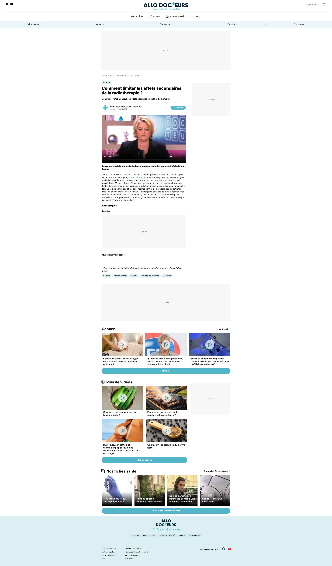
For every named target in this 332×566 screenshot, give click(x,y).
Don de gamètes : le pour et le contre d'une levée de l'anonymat (182, 498)
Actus (156, 16)
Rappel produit (149, 535)
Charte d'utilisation (108, 555)
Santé (98, 24)
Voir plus (166, 370)
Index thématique (132, 555)
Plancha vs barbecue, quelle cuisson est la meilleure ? (163, 414)
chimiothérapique (137, 177)
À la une (35, 24)
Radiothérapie (120, 276)
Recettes (135, 535)
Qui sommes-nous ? (109, 548)
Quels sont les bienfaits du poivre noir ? (166, 446)
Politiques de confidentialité (136, 552)
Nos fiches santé (121, 471)
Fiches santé (177, 16)
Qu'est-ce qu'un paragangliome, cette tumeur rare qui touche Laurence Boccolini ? (165, 361)
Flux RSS (104, 558)
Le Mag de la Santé (167, 535)
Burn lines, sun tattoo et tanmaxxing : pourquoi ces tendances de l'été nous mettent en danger (121, 449)
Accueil (104, 76)
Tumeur (134, 276)
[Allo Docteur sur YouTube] (229, 549)
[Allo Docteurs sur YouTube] (11, 4)
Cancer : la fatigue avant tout (212, 500)
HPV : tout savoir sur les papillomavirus (115, 500)
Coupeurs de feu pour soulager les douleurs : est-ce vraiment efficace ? (120, 361)
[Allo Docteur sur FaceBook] (7, 4)
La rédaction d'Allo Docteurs (127, 106)
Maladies (120, 76)
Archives (167, 276)
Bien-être (165, 24)
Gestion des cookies (133, 548)
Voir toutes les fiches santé (166, 510)
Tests (198, 16)
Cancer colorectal (150, 276)
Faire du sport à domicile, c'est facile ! (149, 500)
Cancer (129, 76)
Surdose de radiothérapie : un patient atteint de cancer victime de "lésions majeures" (210, 361)
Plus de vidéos (119, 382)
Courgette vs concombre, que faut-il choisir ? (120, 414)
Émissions (299, 24)
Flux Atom (129, 558)
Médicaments (194, 535)
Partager (180, 107)
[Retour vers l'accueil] (166, 6)
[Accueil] (166, 525)
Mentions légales (108, 552)
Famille (231, 24)
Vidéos (139, 16)
